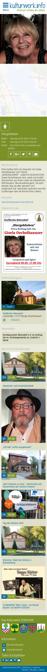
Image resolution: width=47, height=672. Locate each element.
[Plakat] (23, 242)
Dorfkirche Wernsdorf (13, 313)
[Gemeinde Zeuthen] (5, 628)
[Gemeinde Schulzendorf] (32, 628)
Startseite (25, 670)
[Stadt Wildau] (23, 628)
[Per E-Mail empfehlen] (36, 154)
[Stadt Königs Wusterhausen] (41, 628)
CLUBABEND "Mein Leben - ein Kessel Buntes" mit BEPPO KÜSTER (21, 606)
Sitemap (41, 670)
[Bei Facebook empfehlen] (11, 154)
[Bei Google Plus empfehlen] (17, 154)
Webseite (15, 320)
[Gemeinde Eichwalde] (14, 628)
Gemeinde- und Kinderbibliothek (18, 385)
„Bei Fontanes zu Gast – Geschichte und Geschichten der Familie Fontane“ (22, 485)
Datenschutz (26, 667)
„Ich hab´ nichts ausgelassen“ (17, 447)
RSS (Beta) (33, 670)
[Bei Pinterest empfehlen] (29, 154)
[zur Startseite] (27, 7)
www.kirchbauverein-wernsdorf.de (17, 202)
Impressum (36, 667)
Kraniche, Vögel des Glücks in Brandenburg (17, 561)
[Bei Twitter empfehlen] (23, 154)
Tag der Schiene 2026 (13, 523)
